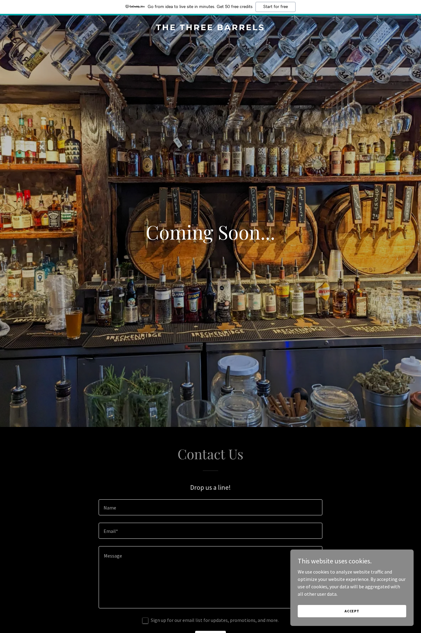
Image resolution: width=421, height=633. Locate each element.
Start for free (275, 7)
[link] (211, 28)
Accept (352, 611)
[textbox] (210, 507)
